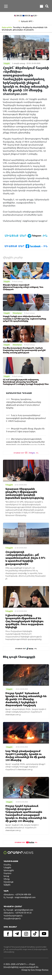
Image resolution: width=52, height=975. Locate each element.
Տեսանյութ (17, 313)
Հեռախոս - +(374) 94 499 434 (17, 894)
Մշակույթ (8, 882)
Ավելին (7, 885)
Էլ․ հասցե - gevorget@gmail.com (18, 910)
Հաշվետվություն (12, 918)
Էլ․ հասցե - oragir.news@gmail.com (19, 897)
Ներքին (7, 281)
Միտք (7, 879)
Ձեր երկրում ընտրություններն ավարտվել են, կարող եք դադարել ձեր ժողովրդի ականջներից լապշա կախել (25, 442)
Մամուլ (7, 865)
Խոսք (6, 876)
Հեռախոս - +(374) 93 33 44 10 (17, 913)
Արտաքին (9, 870)
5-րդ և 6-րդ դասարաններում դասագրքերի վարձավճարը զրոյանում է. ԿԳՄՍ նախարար (26, 418)
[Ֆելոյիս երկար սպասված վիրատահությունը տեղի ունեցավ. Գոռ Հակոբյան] (26, 271)
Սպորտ (7, 873)
